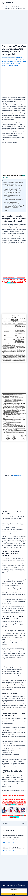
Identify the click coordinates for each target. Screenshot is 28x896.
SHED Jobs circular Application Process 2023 (12, 190)
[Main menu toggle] (25, 2)
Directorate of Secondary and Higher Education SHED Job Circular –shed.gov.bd (14, 63)
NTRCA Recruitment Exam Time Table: (11, 202)
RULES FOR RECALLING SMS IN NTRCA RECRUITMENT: (12, 196)
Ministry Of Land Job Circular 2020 (14, 848)
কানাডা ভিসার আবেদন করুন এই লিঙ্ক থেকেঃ (14, 816)
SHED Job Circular (13, 65)
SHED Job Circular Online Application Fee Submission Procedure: (12, 193)
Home (3, 6)
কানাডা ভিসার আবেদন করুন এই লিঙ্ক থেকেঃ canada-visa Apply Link (14, 210)
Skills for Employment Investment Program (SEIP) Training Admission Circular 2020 (13, 838)
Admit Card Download (8, 198)
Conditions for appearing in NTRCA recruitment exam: (13, 200)
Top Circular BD (7, 3)
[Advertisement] (14, 29)
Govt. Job (8, 6)
